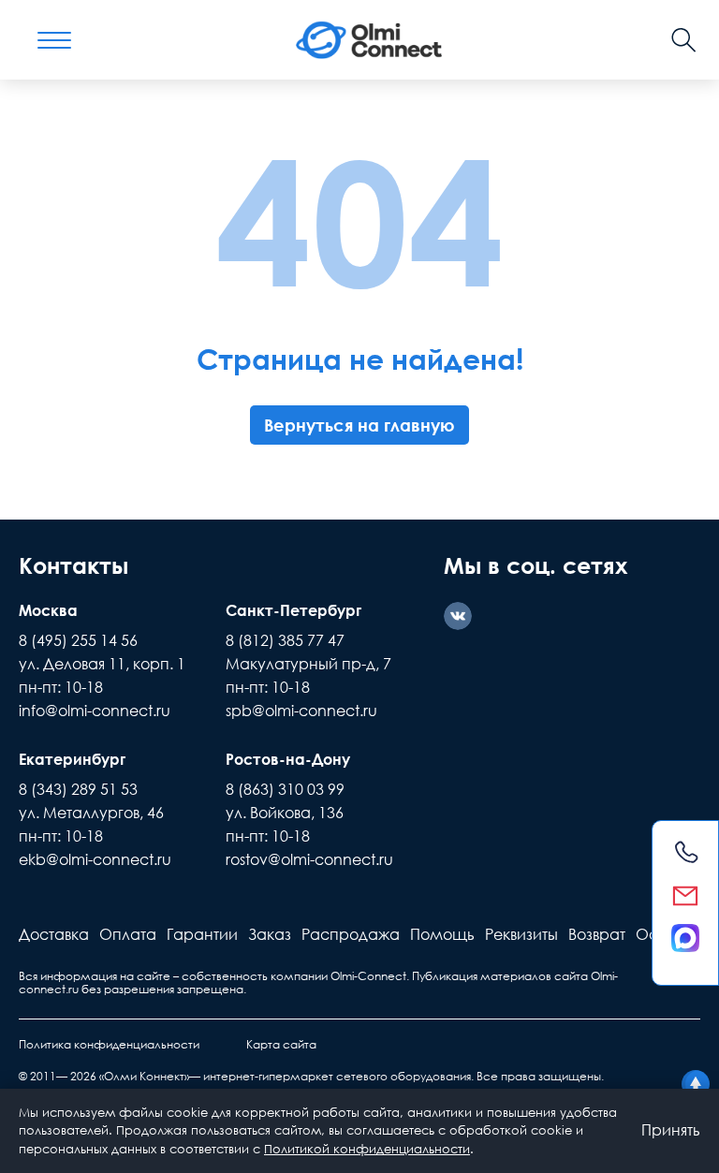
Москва (48, 610)
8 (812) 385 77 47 (285, 640)
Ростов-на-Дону (288, 759)
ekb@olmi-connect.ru (95, 859)
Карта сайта (281, 1044)
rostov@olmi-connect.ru (309, 859)
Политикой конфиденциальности (367, 1148)
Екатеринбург (72, 759)
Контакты (73, 565)
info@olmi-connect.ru (94, 710)
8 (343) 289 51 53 (78, 789)
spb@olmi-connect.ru (301, 710)
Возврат (596, 934)
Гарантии (202, 934)
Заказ (269, 934)
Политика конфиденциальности (109, 1044)
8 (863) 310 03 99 (285, 789)
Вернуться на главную (359, 425)
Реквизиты (521, 934)
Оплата (127, 934)
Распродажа (350, 934)
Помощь (442, 934)
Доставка (54, 934)
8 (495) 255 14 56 (78, 640)
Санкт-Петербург (293, 610)
